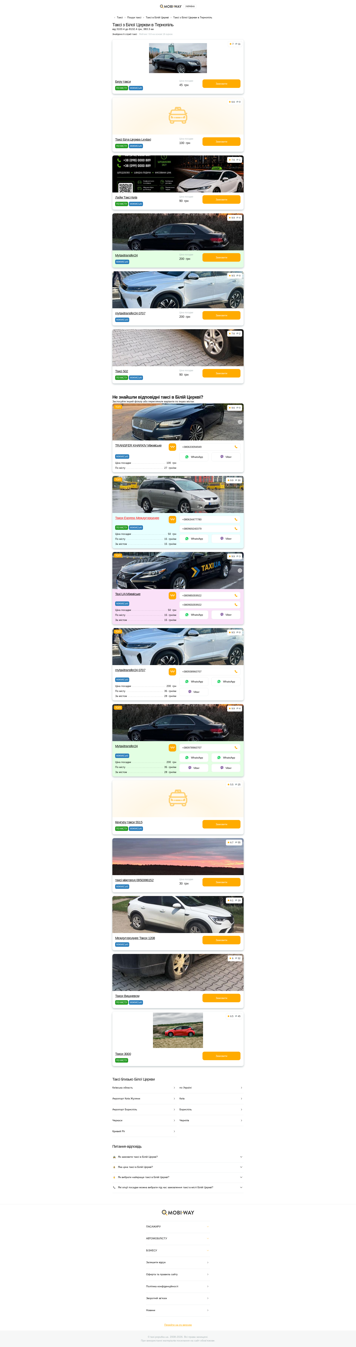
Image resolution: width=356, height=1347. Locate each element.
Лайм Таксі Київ (126, 197)
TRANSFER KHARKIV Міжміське (138, 445)
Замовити (221, 83)
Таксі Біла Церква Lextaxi (133, 139)
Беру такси (123, 81)
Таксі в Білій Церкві (157, 17)
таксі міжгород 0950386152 (134, 880)
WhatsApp (197, 456)
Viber (228, 456)
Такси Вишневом (127, 996)
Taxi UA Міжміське (128, 594)
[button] (176, 437)
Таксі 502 (121, 371)
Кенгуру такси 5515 (128, 822)
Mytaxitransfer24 (126, 255)
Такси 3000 (123, 1054)
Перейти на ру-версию (178, 1324)
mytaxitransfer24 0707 (130, 313)
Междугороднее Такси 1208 (135, 938)
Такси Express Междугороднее (137, 518)
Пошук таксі (134, 17)
